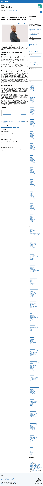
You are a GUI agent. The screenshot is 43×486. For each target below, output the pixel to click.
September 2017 (32, 175)
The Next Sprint (32, 419)
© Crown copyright (38, 483)
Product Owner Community (34, 377)
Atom (37, 51)
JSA (30, 351)
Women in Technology (33, 442)
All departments (23, 478)
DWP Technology (32, 304)
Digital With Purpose (33, 295)
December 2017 (32, 172)
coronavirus (31, 268)
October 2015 (32, 199)
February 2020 (32, 145)
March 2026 (32, 85)
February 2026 (32, 86)
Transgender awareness (33, 424)
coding (31, 260)
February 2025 (32, 89)
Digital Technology (32, 292)
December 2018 (32, 159)
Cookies (11, 479)
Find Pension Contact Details (34, 317)
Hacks (31, 330)
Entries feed (31, 452)
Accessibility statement (5, 479)
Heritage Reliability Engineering (34, 333)
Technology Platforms (33, 415)
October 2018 (32, 161)
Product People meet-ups (33, 378)
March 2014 (31, 217)
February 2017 (32, 182)
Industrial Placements (33, 342)
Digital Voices (32, 294)
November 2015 (32, 198)
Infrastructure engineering (34, 343)
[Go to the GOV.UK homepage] (4, 1)
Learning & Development (33, 352)
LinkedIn (15, 127)
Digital (31, 282)
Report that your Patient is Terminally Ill (35, 382)
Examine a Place (32, 315)
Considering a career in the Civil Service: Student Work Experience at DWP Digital (36, 59)
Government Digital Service (34, 327)
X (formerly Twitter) (5, 127)
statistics (31, 404)
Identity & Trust (32, 339)
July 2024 (31, 91)
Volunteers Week (32, 438)
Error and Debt (32, 314)
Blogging (31, 245)
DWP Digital (6, 7)
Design (31, 280)
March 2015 (31, 205)
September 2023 (32, 100)
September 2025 (32, 87)
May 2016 (31, 192)
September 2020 (32, 138)
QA (30, 380)
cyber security (32, 271)
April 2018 (31, 168)
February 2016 (32, 195)
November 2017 (32, 173)
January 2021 (32, 134)
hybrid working (32, 338)
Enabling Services (32, 307)
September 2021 (32, 125)
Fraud (31, 318)
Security (31, 388)
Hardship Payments (33, 331)
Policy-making (32, 369)
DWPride (31, 305)
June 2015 (31, 204)
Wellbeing (31, 440)
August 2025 (32, 88)
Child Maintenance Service (34, 256)
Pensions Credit (32, 367)
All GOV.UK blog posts (12, 478)
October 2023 (32, 99)
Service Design (32, 389)
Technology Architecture (33, 413)
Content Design (32, 266)
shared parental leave (33, 394)
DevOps (31, 281)
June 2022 (31, 115)
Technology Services (33, 416)
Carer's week (32, 254)
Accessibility (32, 229)
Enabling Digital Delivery (33, 306)
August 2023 (32, 101)
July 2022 (31, 114)
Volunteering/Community (33, 437)
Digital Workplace (32, 296)
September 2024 (32, 90)
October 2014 (32, 210)
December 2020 (32, 135)
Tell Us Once (31, 417)
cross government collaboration (34, 270)
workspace (31, 447)
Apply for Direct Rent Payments (34, 235)
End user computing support (34, 308)
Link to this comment (4, 143)
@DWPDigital (23, 114)
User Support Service (33, 436)
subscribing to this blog (7, 114)
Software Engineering (33, 402)
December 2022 (32, 110)
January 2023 (32, 109)
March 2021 (31, 132)
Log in (31, 451)
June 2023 (31, 103)
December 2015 (32, 197)
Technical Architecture (33, 411)
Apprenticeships (32, 238)
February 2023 (32, 108)
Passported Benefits (33, 365)
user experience (32, 431)
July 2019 (31, 151)
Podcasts (31, 368)
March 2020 (32, 144)
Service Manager (32, 391)
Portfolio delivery (32, 370)
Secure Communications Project (34, 387)
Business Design (32, 248)
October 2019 (32, 148)
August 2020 (32, 139)
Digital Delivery (32, 285)
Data (30, 272)
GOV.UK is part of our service (36, 74)
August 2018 (32, 163)
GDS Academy (32, 321)
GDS (30, 320)
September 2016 (32, 187)
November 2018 (32, 160)
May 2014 (31, 215)
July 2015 (31, 203)
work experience (32, 443)
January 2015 (32, 207)
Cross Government (32, 269)
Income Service (32, 341)
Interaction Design (32, 349)
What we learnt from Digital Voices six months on (8, 122)
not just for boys (32, 364)
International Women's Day (34, 350)
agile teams (31, 231)
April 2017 (31, 180)
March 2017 (31, 181)
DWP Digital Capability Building (34, 302)
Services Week (32, 392)
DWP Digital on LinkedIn (33, 44)
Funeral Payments (32, 319)
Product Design (32, 371)
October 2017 (32, 174)
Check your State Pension (33, 255)
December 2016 (32, 184)
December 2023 (32, 97)
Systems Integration (33, 407)
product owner (32, 376)
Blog (2, 5)
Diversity (31, 297)
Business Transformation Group (34, 250)
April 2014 (31, 216)
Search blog (31, 10)
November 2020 (32, 136)
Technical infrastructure (33, 412)
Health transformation (33, 332)
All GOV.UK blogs (4, 478)
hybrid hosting (32, 337)
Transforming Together (33, 423)
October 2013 (32, 220)
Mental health (32, 356)
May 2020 (31, 143)
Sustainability (32, 406)
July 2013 (31, 221)
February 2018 (32, 170)
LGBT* (31, 355)
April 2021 (31, 131)
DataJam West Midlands (33, 278)
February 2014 (32, 218)
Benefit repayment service (33, 243)
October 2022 (32, 112)
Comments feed (32, 453)
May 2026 (31, 84)
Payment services (32, 366)
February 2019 (32, 157)
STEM (31, 405)
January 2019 (32, 158)
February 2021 (32, 133)
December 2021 (32, 122)
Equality (31, 313)
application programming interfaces (35, 233)
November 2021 (32, 123)
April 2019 (31, 155)
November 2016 (32, 185)
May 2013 (31, 223)
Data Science (32, 274)
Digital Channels (32, 284)
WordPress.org (32, 454)
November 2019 (32, 147)
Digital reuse (32, 290)
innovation (31, 344)
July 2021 (31, 127)
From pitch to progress (33, 65)
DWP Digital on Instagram (34, 45)
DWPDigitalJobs (6, 115)
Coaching (31, 259)
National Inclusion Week (33, 361)
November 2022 (32, 111)
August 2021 (32, 126)
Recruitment (32, 381)
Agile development (32, 230)
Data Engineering (32, 273)
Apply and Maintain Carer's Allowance (35, 234)
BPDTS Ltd (31, 246)
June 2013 (31, 222)
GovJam (31, 328)
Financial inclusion (32, 316)
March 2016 (31, 194)
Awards (31, 242)
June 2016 (31, 191)
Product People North (33, 379)
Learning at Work (32, 353)
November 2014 (32, 209)
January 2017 (32, 183)
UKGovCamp (32, 426)
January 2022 (32, 121)
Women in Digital (32, 441)
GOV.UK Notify (32, 326)
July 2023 (31, 102)
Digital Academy (32, 283)
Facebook (10, 127)
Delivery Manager (32, 279)
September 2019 (32, 149)
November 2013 (32, 219)
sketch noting (32, 399)
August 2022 (32, 113)
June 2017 (31, 179)
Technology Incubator (33, 414)
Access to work (32, 228)
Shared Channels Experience (34, 393)
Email (18, 127)
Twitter (31, 425)
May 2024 (31, 92)
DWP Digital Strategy (33, 303)
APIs (30, 232)
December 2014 (32, 208)
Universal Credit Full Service (34, 429)
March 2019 (31, 156)
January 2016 (32, 196)
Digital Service (32, 291)
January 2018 (32, 171)
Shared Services (32, 395)
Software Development (33, 401)
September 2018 (32, 162)
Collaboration (32, 261)
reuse (30, 383)
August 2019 (32, 150)
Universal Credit (32, 427)
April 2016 (31, 193)
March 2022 (32, 119)
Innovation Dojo (32, 345)
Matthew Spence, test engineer (5, 23)
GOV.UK (18, 478)
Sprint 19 (31, 403)
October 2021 (32, 124)
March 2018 (31, 169)
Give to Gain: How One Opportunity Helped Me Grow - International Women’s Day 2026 (35, 62)
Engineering (31, 309)
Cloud (31, 257)
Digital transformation (33, 293)
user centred (32, 430)
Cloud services (32, 258)
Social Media (32, 400)
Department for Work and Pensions (12, 10)
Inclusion (31, 340)
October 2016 (32, 186)
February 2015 (32, 206)
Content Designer (32, 267)
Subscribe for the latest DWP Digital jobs (35, 34)
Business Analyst (32, 247)
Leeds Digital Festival (33, 354)
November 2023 (32, 98)
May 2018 (31, 167)
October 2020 (32, 137)
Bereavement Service (33, 244)
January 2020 (32, 146)
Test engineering (22, 23)
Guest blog (31, 329)
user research (32, 435)
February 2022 (32, 120)
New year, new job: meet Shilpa (22, 121)
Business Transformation (33, 249)
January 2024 (32, 96)
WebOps (31, 439)
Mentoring (31, 357)
